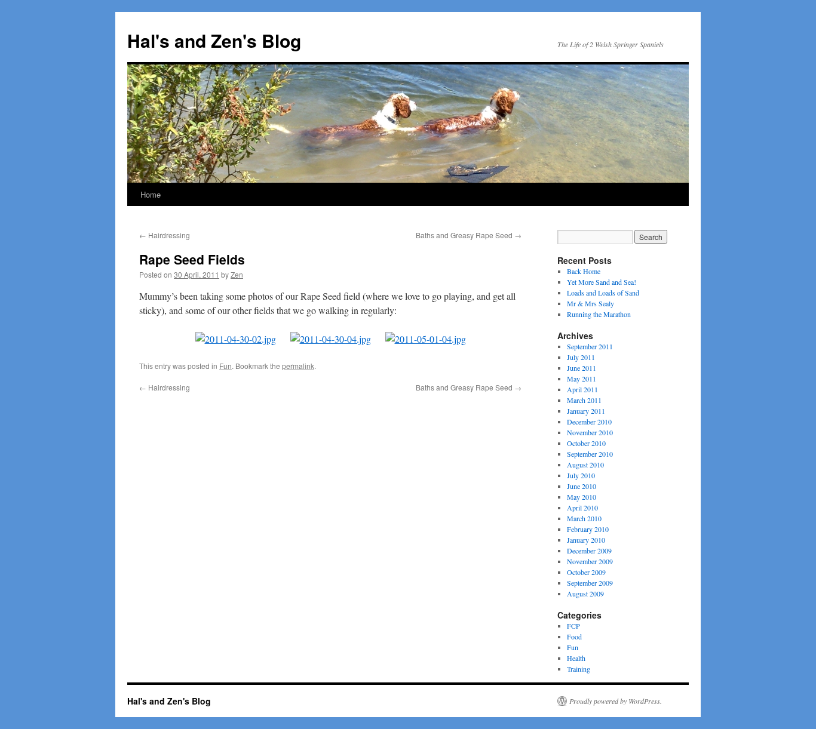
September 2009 (590, 582)
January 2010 (586, 540)
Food (574, 636)
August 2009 (585, 593)
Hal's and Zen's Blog (214, 40)
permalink (298, 366)
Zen (237, 274)
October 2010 (586, 443)
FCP (573, 625)
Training (578, 668)
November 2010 (590, 432)
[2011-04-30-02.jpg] (235, 339)
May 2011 (581, 378)
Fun (225, 366)
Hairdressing (164, 235)
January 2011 (586, 411)
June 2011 (581, 368)
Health (576, 658)
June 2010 (581, 486)
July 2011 (581, 357)
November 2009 (590, 561)
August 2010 (585, 464)
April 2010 (582, 507)
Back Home (583, 271)
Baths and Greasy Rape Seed (468, 235)
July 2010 (581, 475)
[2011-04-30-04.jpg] (330, 339)
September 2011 (590, 346)
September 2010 (590, 454)
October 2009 (586, 572)
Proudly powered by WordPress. (615, 701)
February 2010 (588, 529)
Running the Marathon (599, 314)
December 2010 (589, 421)
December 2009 (589, 550)
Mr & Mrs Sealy (590, 303)
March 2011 (584, 400)
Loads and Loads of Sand (603, 292)
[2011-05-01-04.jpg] (425, 339)
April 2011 (582, 389)
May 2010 (581, 497)
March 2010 (584, 518)
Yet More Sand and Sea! (601, 282)
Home (150, 194)
